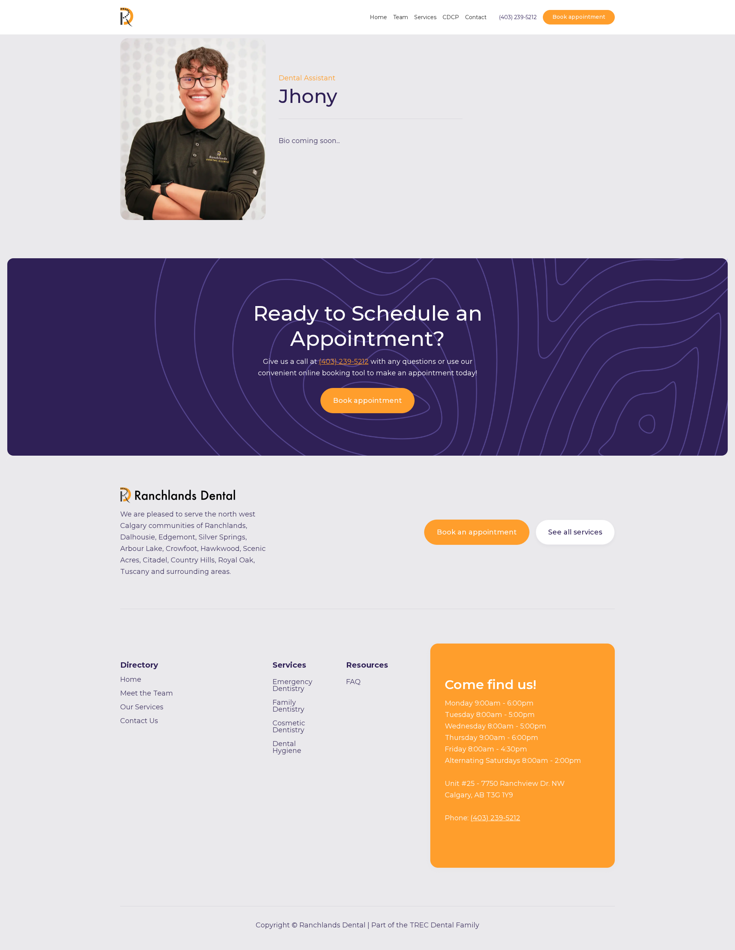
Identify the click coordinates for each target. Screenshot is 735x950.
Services (425, 17)
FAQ (353, 682)
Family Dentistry (288, 706)
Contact (476, 17)
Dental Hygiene (287, 747)
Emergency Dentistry (292, 685)
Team (400, 17)
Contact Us (139, 721)
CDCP (451, 17)
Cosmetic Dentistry (289, 726)
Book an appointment (477, 532)
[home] (126, 17)
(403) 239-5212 (518, 17)
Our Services (141, 707)
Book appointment (578, 16)
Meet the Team (146, 693)
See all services (575, 532)
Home (378, 17)
